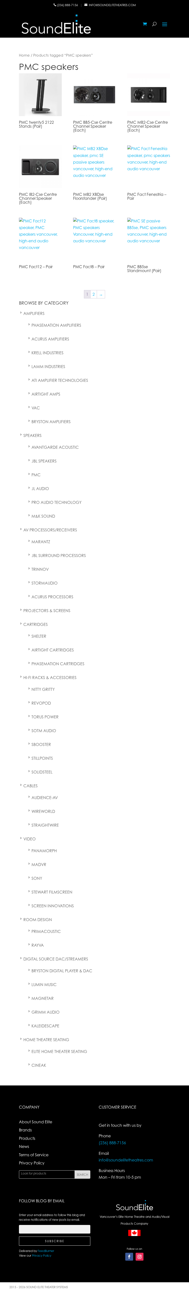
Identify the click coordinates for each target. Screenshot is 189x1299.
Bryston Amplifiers (51, 421)
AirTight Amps (46, 394)
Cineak (39, 1065)
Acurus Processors (52, 596)
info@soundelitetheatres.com (112, 5)
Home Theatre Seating (46, 1039)
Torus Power (45, 716)
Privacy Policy (32, 1162)
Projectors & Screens (46, 610)
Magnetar (43, 998)
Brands (25, 1130)
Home (24, 55)
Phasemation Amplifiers (56, 325)
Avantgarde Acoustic (55, 447)
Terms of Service (33, 1154)
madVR (39, 864)
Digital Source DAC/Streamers (55, 959)
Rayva (38, 945)
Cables (30, 785)
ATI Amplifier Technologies (60, 380)
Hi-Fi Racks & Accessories (50, 677)
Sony (37, 878)
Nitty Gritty (43, 689)
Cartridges (35, 624)
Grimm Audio (46, 1012)
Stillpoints (42, 758)
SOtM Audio (44, 730)
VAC (36, 407)
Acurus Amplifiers (50, 339)
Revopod (41, 703)
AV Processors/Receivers (50, 529)
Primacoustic (46, 931)
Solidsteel (42, 772)
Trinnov (40, 569)
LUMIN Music (44, 984)
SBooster (41, 744)
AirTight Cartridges (53, 650)
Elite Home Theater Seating (59, 1051)
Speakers (32, 435)
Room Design (37, 919)
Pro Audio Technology (56, 502)
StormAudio (45, 583)
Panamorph (44, 850)
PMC (36, 474)
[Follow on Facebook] (129, 1257)
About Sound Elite (35, 1121)
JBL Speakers (44, 461)
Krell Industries (47, 352)
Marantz (41, 541)
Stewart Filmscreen (52, 892)
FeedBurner (46, 1251)
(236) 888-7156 (68, 5)
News (24, 1146)
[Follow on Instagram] (139, 1257)
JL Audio (40, 488)
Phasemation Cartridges (58, 663)
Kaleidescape (45, 1025)
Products (27, 1138)
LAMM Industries (48, 366)
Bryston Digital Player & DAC (62, 970)
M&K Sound (43, 516)
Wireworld (43, 811)
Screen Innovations (53, 905)
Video (29, 838)
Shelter (39, 636)
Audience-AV (45, 797)
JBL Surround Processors (59, 555)
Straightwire (45, 825)
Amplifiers (34, 313)
